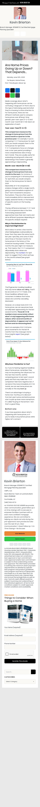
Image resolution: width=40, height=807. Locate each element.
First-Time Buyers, (11, 83)
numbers (22, 253)
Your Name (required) (12, 627)
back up (23, 389)
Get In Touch (20, 539)
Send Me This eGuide (20, 661)
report (18, 334)
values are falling (23, 289)
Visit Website (20, 534)
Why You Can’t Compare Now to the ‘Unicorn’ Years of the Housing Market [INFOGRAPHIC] (11, 433)
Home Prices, (20, 80)
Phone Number (9, 643)
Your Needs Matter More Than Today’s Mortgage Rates (29, 434)
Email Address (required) (13, 635)
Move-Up (22, 83)
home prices (14, 232)
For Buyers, (11, 80)
